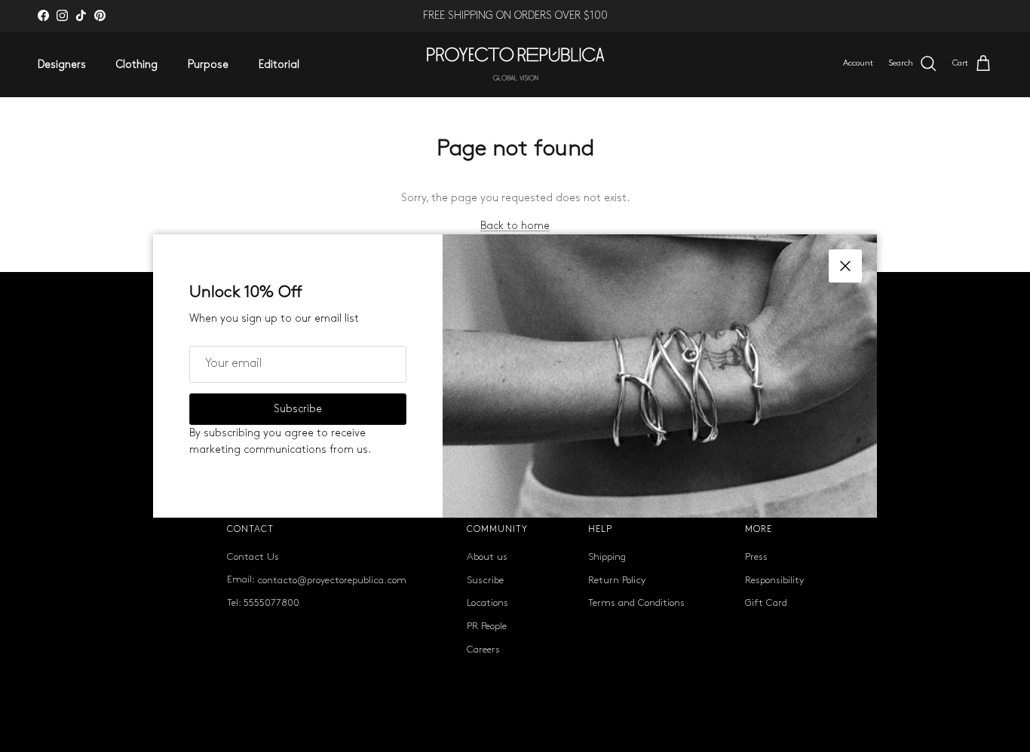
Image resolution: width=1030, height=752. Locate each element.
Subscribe (298, 409)
